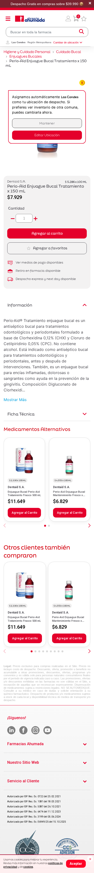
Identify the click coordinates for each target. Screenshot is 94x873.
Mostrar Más (15, 399)
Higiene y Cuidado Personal (27, 51)
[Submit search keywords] (81, 32)
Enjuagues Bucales (25, 56)
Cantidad (16, 208)
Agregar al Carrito (24, 512)
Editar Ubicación (47, 135)
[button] (68, 18)
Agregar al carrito (47, 233)
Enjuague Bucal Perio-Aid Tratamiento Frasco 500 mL (24, 493)
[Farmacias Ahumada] (30, 18)
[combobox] (47, 32)
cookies (28, 866)
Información (19, 305)
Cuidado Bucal (68, 51)
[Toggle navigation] (8, 18)
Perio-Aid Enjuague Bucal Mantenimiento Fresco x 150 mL (69, 495)
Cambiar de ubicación (66, 42)
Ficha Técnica (20, 414)
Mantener (47, 123)
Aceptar (76, 864)
